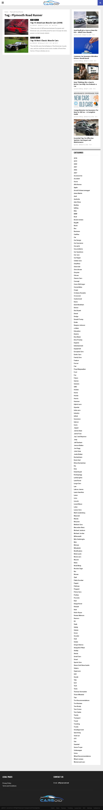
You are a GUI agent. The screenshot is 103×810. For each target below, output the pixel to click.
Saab (75, 624)
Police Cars (77, 592)
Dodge (76, 316)
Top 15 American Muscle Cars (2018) (46, 23)
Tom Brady (77, 706)
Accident (77, 178)
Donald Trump (78, 319)
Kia (75, 466)
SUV (75, 674)
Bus (75, 228)
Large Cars (77, 483)
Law (75, 486)
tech (75, 683)
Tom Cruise (77, 709)
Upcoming (77, 732)
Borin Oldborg (79, 61)
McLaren (77, 521)
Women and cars (79, 762)
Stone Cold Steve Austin (81, 665)
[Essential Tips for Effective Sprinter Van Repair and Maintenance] (86, 127)
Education (77, 331)
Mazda (76, 519)
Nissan (76, 574)
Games (76, 381)
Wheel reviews (78, 759)
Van (75, 741)
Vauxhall (76, 744)
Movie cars (77, 557)
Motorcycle (77, 554)
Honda (76, 395)
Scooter (76, 636)
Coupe (76, 290)
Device (76, 307)
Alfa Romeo (78, 184)
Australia (77, 199)
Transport (77, 718)
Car (75, 237)
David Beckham (79, 305)
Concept (76, 281)
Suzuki (76, 677)
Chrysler (76, 272)
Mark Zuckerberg (79, 513)
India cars (77, 410)
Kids (75, 469)
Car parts (77, 246)
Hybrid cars (78, 404)
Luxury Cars (78, 510)
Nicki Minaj (77, 565)
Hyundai (76, 407)
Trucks (76, 727)
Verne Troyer (78, 747)
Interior (76, 422)
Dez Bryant (77, 310)
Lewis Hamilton (79, 492)
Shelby (76, 650)
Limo (75, 498)
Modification (78, 551)
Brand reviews (78, 220)
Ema (76, 144)
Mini (75, 542)
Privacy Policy (7, 783)
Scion (76, 633)
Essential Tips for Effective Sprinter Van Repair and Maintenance (84, 140)
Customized (78, 299)
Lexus (76, 495)
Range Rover (78, 604)
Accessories (78, 176)
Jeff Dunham (78, 442)
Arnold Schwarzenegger (82, 190)
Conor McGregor (79, 284)
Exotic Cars (77, 354)
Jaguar (76, 428)
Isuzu (75, 425)
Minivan (76, 545)
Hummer (77, 401)
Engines (76, 343)
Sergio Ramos (78, 645)
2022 (75, 170)
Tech (75, 686)
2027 (75, 173)
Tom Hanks (77, 712)
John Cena (77, 451)
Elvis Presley (78, 340)
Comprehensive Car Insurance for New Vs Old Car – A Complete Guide (86, 112)
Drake (76, 322)
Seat (75, 639)
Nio (75, 571)
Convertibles (78, 287)
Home (76, 393)
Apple (76, 187)
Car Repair (77, 258)
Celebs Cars (78, 261)
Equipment (77, 349)
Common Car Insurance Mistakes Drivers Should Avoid (86, 57)
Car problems (78, 249)
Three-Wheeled (79, 694)
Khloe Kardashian (80, 463)
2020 (75, 164)
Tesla (75, 689)
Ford (75, 372)
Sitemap (89, 808)
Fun (75, 375)
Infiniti (76, 416)
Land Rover (77, 480)
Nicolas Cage (78, 568)
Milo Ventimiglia (79, 539)
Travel (76, 721)
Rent (75, 609)
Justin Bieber (78, 454)
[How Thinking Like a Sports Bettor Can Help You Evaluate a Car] (86, 71)
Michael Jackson (79, 530)
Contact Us (97, 808)
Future (76, 378)
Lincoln (76, 501)
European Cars (79, 351)
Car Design (77, 240)
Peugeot (76, 589)
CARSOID (34, 25)
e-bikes (76, 328)
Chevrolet (77, 266)
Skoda (76, 653)
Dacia (76, 302)
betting (76, 208)
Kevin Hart (77, 460)
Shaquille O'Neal (79, 648)
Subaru (76, 668)
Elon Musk (77, 337)
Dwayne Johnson (79, 325)
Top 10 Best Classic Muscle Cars (44, 40)
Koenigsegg (78, 475)
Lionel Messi (78, 504)
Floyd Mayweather (80, 369)
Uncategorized (79, 730)
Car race (76, 255)
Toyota (76, 715)
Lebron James (78, 489)
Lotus (75, 507)
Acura (76, 181)
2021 (75, 167)
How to (76, 398)
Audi (75, 196)
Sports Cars (78, 662)
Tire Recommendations (81, 700)
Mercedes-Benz (79, 527)
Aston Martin (78, 193)
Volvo (76, 753)
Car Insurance (78, 243)
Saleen (76, 630)
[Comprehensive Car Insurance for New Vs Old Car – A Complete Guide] (86, 99)
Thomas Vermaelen (80, 691)
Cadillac (76, 234)
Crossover (77, 296)
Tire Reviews (78, 703)
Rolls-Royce (78, 612)
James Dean (78, 431)
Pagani (76, 583)
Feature (76, 360)
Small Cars (77, 656)
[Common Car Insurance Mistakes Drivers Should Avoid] (86, 45)
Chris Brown (78, 269)
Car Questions (78, 252)
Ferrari (76, 363)
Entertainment (78, 346)
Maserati (77, 516)
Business (77, 231)
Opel (75, 577)
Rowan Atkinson (79, 615)
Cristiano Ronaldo (80, 293)
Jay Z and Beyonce (80, 436)
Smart (76, 659)
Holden (76, 389)
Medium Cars (78, 524)
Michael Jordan (79, 533)
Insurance (77, 419)
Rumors (76, 618)
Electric (76, 334)
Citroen (76, 275)
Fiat (75, 366)
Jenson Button (78, 445)
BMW (75, 214)
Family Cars (78, 357)
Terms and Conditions (9, 786)
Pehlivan (76, 586)
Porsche (76, 598)
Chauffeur (77, 263)
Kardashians (78, 457)
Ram (75, 601)
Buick (75, 225)
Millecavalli (77, 536)
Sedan (76, 642)
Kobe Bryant (78, 472)
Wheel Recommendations (82, 756)
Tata (75, 680)
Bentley (76, 205)
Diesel (76, 313)
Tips (75, 697)
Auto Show (77, 202)
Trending (77, 724)
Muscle (36, 19)
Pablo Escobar (78, 580)
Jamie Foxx (77, 433)
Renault (76, 606)
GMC (75, 387)
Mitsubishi (77, 548)
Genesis (76, 384)
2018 (32, 19)
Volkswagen (78, 750)
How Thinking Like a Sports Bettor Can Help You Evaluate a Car (85, 84)
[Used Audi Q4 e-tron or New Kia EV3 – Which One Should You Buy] (86, 19)
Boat (75, 217)
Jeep (75, 439)
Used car (77, 735)
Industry (76, 413)
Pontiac (38, 37)
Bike (75, 211)
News (75, 563)
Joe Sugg (77, 448)
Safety (76, 627)
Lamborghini (78, 477)
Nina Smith (78, 35)
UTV (75, 738)
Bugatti (76, 222)
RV (75, 621)
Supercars (77, 671)
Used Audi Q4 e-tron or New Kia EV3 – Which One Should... (85, 31)
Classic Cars (78, 278)
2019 (75, 161)
